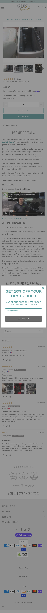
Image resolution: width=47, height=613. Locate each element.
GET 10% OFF (23, 319)
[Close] (43, 288)
